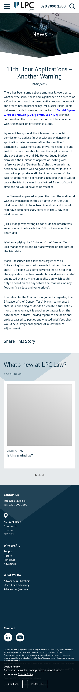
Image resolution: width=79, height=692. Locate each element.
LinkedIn (8, 637)
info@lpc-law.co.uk (15, 500)
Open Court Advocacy (16, 585)
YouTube (20, 637)
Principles (9, 559)
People (8, 551)
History (8, 555)
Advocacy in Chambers (17, 581)
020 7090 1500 (53, 6)
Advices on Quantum (16, 589)
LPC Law (24, 6)
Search (72, 6)
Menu (7, 6)
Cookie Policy (25, 674)
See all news (12, 374)
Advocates (10, 563)
